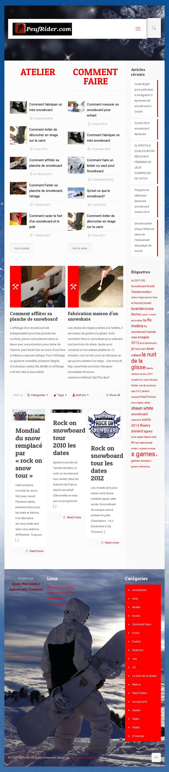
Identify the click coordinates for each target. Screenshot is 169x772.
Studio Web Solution (83, 757)
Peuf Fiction (148, 396)
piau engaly (137, 402)
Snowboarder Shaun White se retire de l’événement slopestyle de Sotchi (144, 237)
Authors (81, 395)
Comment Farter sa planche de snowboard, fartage (46, 190)
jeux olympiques (148, 343)
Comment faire (141, 624)
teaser (136, 710)
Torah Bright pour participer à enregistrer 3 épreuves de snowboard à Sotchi (143, 97)
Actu (135, 598)
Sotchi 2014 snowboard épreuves (141, 128)
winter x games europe (143, 448)
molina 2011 (146, 374)
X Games (138, 736)
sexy (147, 402)
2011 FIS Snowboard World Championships (142, 286)
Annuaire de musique (60, 587)
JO (134, 667)
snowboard (139, 414)
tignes (148, 431)
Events (136, 641)
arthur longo (137, 297)
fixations (137, 650)
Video (136, 727)
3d (132, 280)
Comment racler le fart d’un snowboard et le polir (45, 221)
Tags (61, 395)
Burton (136, 314)
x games (143, 454)
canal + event (149, 314)
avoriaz (148, 297)
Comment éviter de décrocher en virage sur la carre (43, 135)
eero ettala (136, 320)
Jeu (134, 658)
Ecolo (136, 633)
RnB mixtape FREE (59, 603)
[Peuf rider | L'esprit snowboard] (42, 29)
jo (132, 348)
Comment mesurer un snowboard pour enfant (103, 109)
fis (145, 320)
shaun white (142, 408)
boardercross (142, 308)
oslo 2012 (136, 391)
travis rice (150, 437)
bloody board (142, 303)
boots (136, 615)
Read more (36, 551)
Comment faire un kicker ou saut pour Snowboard (101, 165)
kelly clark (140, 349)
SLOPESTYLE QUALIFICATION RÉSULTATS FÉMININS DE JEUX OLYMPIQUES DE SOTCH (144, 162)
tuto (137, 442)
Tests (135, 718)
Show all (114, 395)
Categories (38, 395)
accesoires (139, 590)
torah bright (137, 437)
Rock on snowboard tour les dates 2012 (107, 463)
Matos (136, 684)
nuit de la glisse (147, 385)
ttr (132, 442)
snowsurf (136, 419)
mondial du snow (140, 379)
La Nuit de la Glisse (144, 676)
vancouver (146, 442)
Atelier (136, 607)
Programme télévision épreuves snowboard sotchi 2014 (141, 201)
